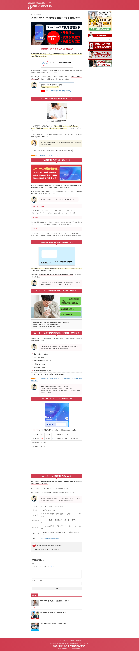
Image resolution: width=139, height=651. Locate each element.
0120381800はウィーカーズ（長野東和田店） (54, 623)
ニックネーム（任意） (37, 580)
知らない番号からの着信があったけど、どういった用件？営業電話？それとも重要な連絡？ (69, 643)
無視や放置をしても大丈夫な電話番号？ (69, 646)
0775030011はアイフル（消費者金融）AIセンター (55, 601)
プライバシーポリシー (63, 640)
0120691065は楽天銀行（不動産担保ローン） (54, 612)
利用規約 (72, 640)
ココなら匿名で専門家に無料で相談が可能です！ (59, 91)
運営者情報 (78, 640)
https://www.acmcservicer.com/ (50, 538)
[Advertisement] (56, 461)
